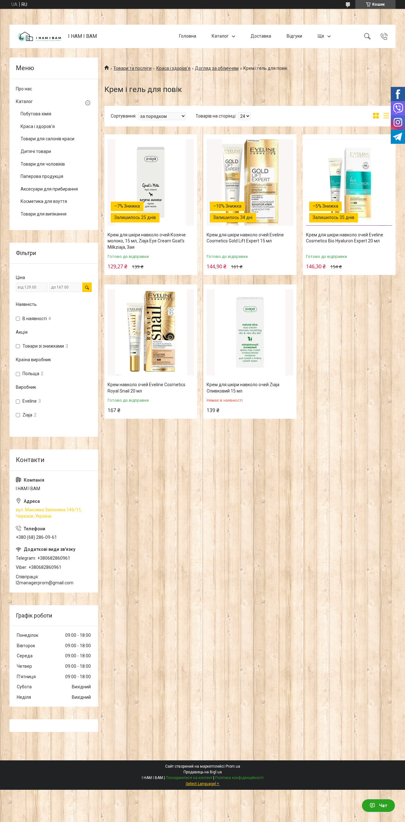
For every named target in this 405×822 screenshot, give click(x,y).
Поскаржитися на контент (189, 778)
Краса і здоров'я (173, 68)
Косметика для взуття (44, 201)
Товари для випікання (43, 213)
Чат (383, 805)
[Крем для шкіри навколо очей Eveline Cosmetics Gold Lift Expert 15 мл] (250, 182)
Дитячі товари (36, 151)
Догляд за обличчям (217, 68)
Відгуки (294, 36)
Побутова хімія (36, 113)
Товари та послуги (132, 68)
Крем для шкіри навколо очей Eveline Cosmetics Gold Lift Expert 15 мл (245, 238)
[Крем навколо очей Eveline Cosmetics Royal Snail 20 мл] (151, 332)
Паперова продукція (42, 176)
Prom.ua (233, 766)
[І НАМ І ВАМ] (39, 36)
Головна (187, 36)
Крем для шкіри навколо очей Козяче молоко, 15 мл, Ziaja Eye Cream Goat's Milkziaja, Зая (147, 241)
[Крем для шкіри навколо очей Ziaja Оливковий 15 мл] (250, 332)
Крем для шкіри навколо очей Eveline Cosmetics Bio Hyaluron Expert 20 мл (344, 238)
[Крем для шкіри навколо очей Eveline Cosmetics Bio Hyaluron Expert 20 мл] (349, 182)
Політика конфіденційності (239, 778)
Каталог (220, 36)
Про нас (24, 88)
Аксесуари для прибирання (49, 189)
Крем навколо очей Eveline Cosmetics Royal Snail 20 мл (146, 387)
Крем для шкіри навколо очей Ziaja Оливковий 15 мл (243, 387)
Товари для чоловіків (43, 164)
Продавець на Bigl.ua (203, 772)
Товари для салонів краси (47, 138)
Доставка (261, 36)
